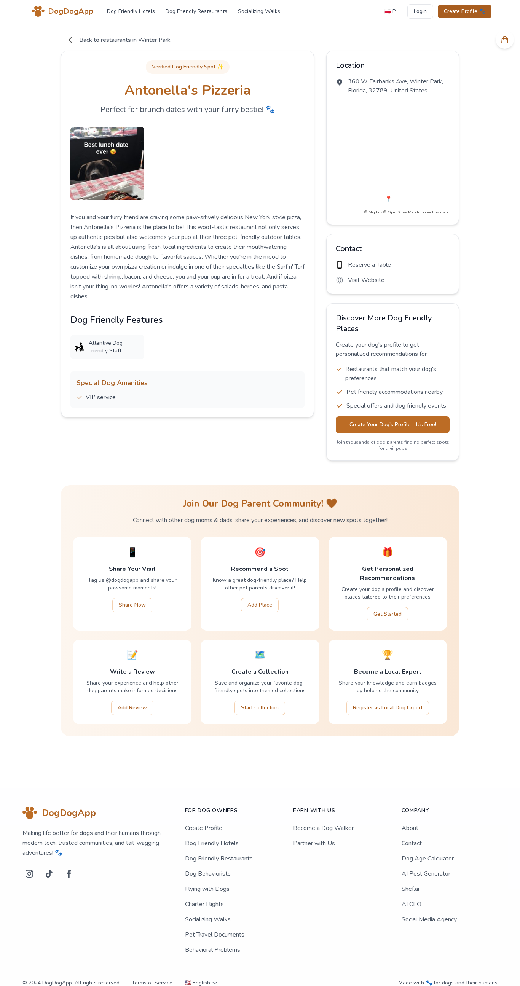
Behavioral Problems (212, 950)
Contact (412, 843)
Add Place (259, 604)
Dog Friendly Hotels (131, 11)
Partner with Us (314, 843)
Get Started (387, 614)
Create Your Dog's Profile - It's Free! (392, 424)
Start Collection (260, 707)
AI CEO (411, 904)
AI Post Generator (426, 874)
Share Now (132, 604)
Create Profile (203, 828)
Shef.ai (410, 889)
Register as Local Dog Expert (388, 707)
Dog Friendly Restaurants (196, 11)
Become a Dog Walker (323, 828)
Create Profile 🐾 (464, 11)
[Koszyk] (505, 39)
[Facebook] (69, 874)
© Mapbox (373, 212)
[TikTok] (49, 874)
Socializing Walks (259, 11)
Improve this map (432, 212)
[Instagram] (29, 874)
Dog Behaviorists (208, 874)
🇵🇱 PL (391, 11)
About (410, 828)
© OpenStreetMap (399, 212)
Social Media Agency (429, 919)
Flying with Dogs (207, 889)
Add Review (132, 707)
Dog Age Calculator (428, 858)
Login (420, 11)
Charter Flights (204, 904)
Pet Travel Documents (214, 934)
